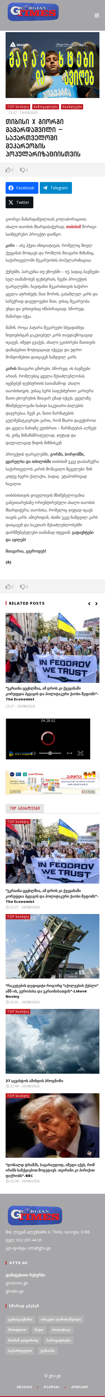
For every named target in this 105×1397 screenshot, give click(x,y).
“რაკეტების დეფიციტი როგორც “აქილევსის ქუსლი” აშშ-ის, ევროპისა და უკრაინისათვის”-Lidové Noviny (52, 991)
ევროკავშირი (20, 1319)
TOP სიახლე (18, 106)
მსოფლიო (17, 1329)
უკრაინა (48, 1350)
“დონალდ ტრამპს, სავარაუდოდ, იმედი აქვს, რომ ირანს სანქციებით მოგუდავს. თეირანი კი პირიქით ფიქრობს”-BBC (50, 1170)
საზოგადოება (46, 106)
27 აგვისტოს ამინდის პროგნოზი (34, 1080)
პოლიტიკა (61, 1329)
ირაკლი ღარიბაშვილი (61, 1319)
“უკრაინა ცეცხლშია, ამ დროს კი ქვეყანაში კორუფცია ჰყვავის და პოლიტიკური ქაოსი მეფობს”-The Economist (52, 694)
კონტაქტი (79, 1387)
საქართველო (20, 1350)
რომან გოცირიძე (23, 1340)
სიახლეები (72, 106)
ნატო (39, 1329)
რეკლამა (52, 1387)
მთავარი (24, 1387)
